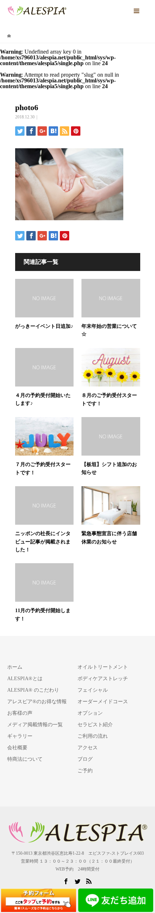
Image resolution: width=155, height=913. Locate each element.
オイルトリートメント (103, 667)
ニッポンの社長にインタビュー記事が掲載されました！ (43, 541)
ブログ (85, 759)
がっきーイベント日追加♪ (44, 326)
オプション (90, 713)
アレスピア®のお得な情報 (37, 701)
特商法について (25, 759)
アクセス (88, 747)
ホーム (14, 667)
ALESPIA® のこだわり (33, 690)
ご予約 (85, 770)
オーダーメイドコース (103, 701)
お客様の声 (19, 713)
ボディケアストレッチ (103, 678)
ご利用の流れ (93, 736)
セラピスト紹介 (95, 724)
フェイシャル (93, 690)
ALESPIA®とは (25, 678)
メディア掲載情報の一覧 (35, 724)
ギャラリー (19, 736)
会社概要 (17, 747)
